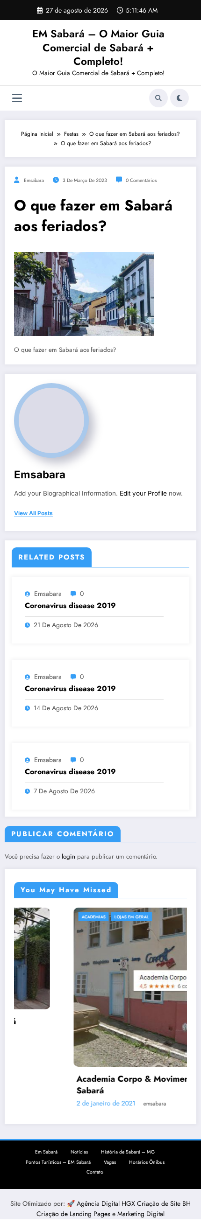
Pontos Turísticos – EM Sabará (58, 1164)
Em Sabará (46, 1154)
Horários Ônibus (147, 1164)
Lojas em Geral (84, 917)
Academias (46, 917)
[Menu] (17, 98)
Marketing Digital (141, 1216)
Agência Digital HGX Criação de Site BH (134, 1205)
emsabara (34, 180)
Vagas (110, 1164)
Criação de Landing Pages (74, 1216)
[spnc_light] (179, 98)
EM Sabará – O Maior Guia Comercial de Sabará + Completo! (98, 47)
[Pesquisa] (158, 98)
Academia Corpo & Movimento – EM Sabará (101, 1085)
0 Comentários (141, 180)
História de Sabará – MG (128, 1154)
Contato (94, 1174)
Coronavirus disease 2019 (70, 606)
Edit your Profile (143, 493)
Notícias (79, 1154)
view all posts (33, 513)
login (68, 856)
